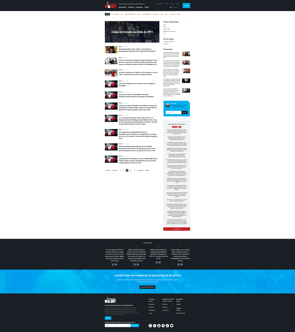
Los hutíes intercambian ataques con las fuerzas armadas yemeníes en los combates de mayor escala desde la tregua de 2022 (176, 144)
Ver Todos (177, 229)
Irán (122, 14)
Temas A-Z (165, 44)
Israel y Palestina (146, 14)
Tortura (165, 26)
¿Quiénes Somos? (160, 3)
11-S (164, 33)
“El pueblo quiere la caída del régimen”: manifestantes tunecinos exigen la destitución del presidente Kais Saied (177, 155)
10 (130, 170)
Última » (147, 170)
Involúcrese (165, 310)
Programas (139, 7)
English (177, 3)
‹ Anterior (115, 170)
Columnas (131, 7)
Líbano (138, 14)
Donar (186, 5)
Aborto (178, 14)
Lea (180, 127)
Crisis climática (115, 14)
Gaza (166, 14)
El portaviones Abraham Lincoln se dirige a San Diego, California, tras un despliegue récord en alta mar (177, 138)
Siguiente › (141, 170)
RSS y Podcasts (180, 313)
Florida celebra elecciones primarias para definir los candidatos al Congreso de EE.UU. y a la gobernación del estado (158, 254)
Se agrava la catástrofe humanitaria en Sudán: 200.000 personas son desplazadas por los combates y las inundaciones (176, 150)
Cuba (162, 14)
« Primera (108, 170)
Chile (164, 24)
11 (134, 170)
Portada (151, 301)
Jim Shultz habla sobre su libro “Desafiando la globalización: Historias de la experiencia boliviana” (137, 50)
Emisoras (172, 3)
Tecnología (172, 14)
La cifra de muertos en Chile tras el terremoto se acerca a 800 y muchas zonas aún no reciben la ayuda (138, 73)
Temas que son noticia (168, 41)
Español (178, 304)
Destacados (122, 7)
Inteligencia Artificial (130, 14)
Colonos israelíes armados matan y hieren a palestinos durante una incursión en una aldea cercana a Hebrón (177, 167)
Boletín (166, 3)
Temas (146, 7)
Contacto (164, 304)
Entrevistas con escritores (169, 31)
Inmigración (156, 14)
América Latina (166, 29)
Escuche (175, 127)
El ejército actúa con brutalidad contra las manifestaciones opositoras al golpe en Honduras (136, 95)
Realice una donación (147, 287)
